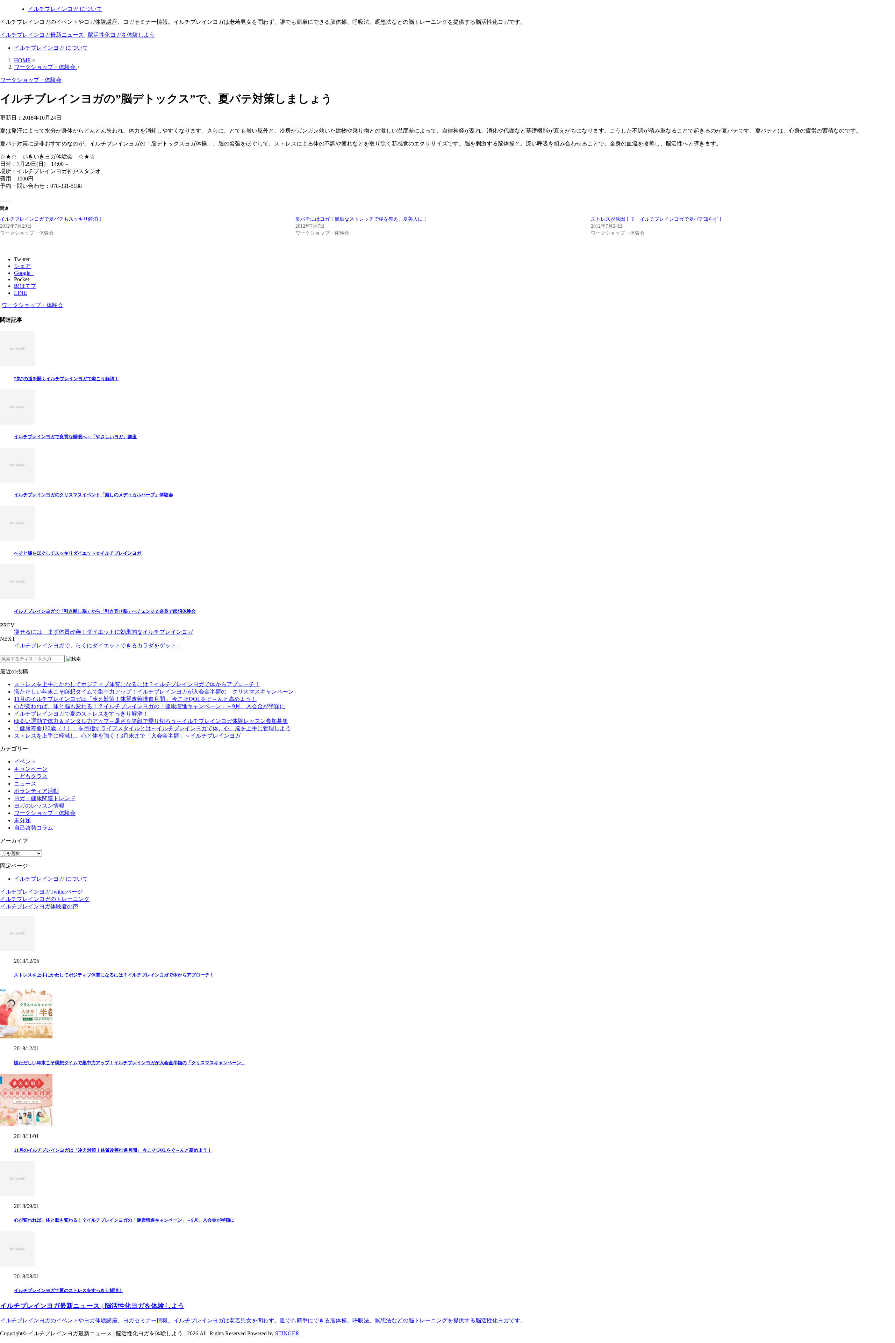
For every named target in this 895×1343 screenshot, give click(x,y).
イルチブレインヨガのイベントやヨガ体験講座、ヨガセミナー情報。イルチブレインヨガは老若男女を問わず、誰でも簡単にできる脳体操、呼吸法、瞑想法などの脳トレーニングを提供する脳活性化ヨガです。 (263, 1320)
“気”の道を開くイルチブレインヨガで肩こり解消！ (66, 378)
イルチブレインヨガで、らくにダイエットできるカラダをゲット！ (98, 645)
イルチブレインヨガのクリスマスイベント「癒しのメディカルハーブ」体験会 (93, 494)
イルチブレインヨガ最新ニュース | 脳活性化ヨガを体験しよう (77, 35)
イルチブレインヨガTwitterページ (41, 892)
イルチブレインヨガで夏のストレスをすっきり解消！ (81, 714)
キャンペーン (31, 769)
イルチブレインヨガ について (65, 9)
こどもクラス (31, 776)
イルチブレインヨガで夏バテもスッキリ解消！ (51, 219)
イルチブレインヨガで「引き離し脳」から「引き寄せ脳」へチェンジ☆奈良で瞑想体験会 (105, 611)
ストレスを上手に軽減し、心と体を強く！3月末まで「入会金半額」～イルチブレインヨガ (127, 736)
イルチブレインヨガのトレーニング (45, 899)
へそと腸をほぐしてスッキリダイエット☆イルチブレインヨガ (77, 553)
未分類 (22, 820)
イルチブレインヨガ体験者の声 (39, 906)
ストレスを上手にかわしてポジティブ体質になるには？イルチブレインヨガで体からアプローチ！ (137, 684)
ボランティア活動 (36, 791)
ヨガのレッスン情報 (39, 806)
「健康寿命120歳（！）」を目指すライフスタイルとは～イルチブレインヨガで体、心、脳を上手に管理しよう (152, 728)
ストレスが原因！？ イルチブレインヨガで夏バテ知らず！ (657, 219)
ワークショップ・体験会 (32, 305)
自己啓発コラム (33, 828)
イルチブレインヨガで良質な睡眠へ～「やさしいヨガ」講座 (75, 436)
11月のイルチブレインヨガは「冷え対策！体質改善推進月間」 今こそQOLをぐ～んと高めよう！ (135, 699)
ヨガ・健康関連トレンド (45, 798)
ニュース (25, 784)
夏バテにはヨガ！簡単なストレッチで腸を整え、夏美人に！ (361, 219)
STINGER (287, 1333)
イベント (25, 762)
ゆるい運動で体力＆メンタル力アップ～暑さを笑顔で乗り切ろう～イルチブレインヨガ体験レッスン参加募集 (151, 721)
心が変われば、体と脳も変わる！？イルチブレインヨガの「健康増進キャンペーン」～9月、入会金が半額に (149, 706)
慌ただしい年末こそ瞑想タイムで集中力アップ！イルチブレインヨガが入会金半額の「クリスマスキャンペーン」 (156, 692)
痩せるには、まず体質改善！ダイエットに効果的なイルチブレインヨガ (103, 632)
